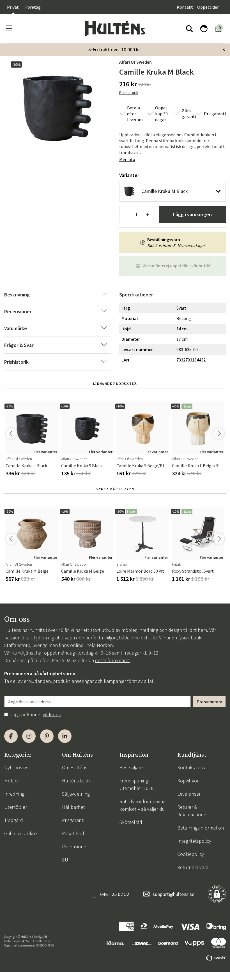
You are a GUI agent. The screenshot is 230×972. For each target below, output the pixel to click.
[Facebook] (11, 736)
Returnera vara (192, 867)
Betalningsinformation (200, 827)
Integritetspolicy (194, 841)
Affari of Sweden (135, 62)
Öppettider (208, 7)
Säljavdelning (76, 794)
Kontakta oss (191, 767)
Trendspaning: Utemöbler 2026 (136, 784)
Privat (13, 7)
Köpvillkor (188, 780)
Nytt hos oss (17, 767)
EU (65, 859)
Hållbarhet (73, 807)
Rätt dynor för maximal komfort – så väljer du (143, 805)
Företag (33, 7)
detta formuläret (112, 660)
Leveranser (189, 794)
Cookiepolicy (190, 854)
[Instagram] (29, 736)
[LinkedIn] (65, 736)
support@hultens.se (173, 894)
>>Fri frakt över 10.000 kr (114, 49)
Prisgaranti (73, 820)
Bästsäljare (131, 767)
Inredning (14, 794)
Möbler (11, 780)
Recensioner (75, 846)
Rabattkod (73, 833)
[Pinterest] (47, 736)
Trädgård (13, 820)
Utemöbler (15, 807)
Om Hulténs (74, 767)
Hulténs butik (76, 780)
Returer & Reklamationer (192, 811)
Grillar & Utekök (21, 833)
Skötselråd (130, 822)
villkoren (52, 714)
